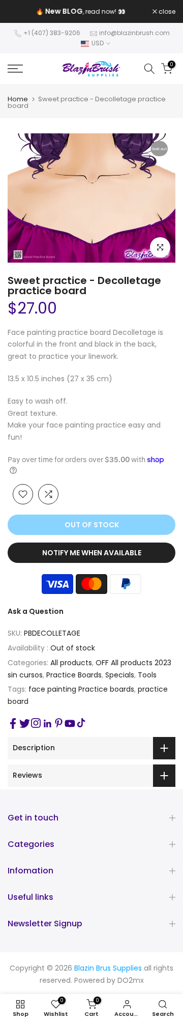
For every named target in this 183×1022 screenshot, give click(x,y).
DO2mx (130, 980)
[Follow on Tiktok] (81, 723)
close (166, 12)
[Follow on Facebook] (13, 723)
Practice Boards (74, 675)
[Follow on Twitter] (24, 723)
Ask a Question (36, 611)
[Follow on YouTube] (70, 723)
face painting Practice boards (81, 689)
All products (71, 663)
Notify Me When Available (91, 553)
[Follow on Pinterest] (59, 723)
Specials (119, 675)
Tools (147, 675)
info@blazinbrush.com (134, 33)
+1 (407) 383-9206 (51, 33)
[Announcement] (80, 12)
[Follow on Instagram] (36, 723)
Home (18, 99)
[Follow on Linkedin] (47, 723)
